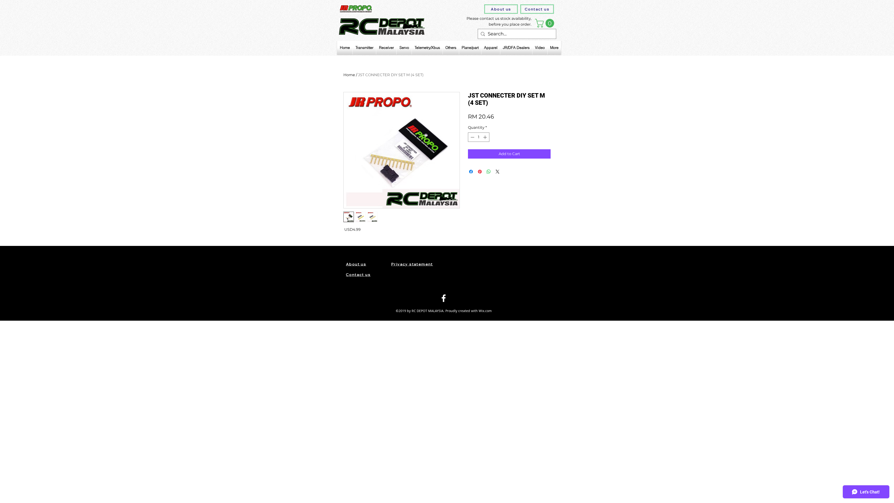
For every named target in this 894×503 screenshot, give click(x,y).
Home (349, 75)
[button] (545, 23)
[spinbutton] (478, 137)
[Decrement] (472, 137)
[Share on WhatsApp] (488, 171)
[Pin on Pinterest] (480, 171)
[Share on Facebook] (471, 171)
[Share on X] (497, 171)
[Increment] (485, 137)
